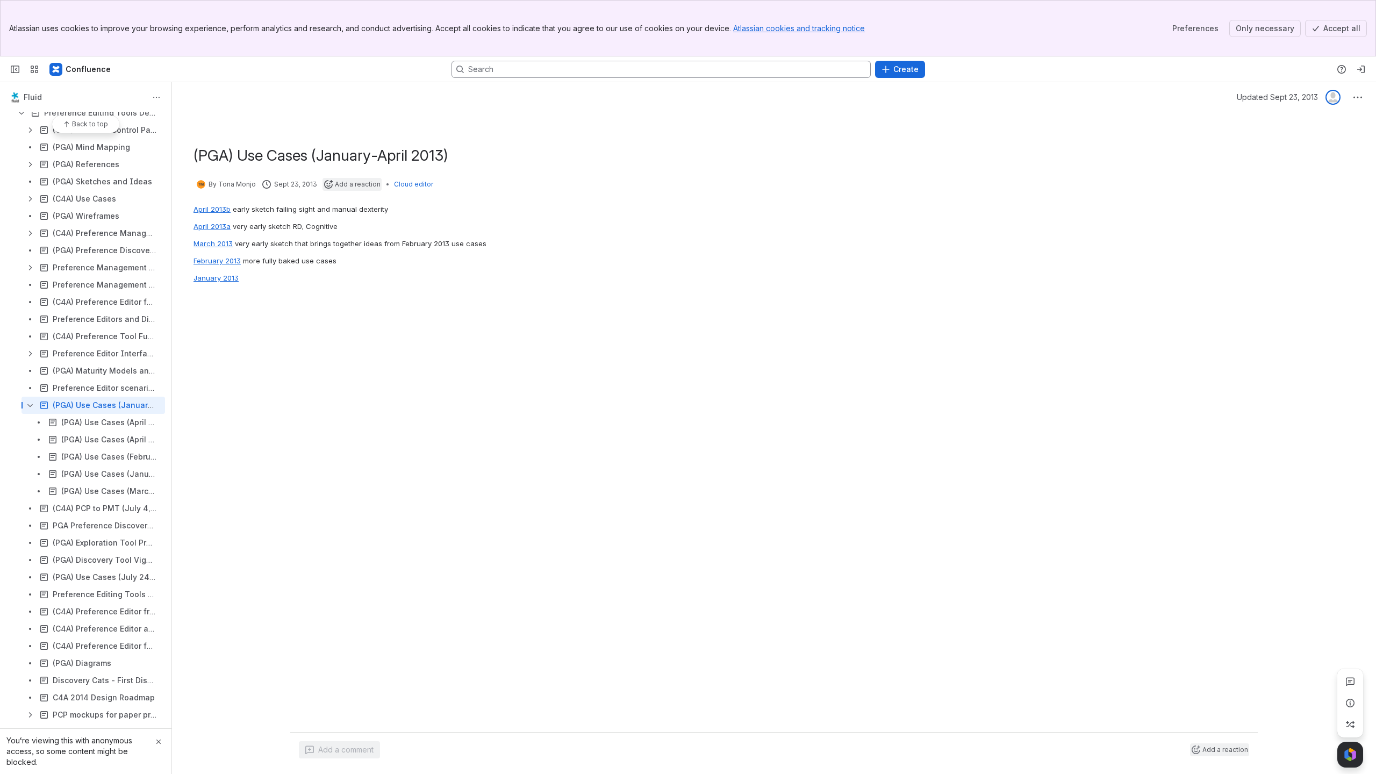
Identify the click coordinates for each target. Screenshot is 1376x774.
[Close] (158, 741)
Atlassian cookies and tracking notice (799, 28)
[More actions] (156, 97)
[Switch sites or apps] (34, 69)
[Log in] (1361, 69)
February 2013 (217, 260)
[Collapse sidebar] (15, 69)
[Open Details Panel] (1350, 703)
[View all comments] (1350, 681)
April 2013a (212, 226)
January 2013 (216, 278)
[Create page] (1350, 724)
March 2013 (213, 243)
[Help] (1341, 69)
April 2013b (212, 209)
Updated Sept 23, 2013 (1277, 97)
